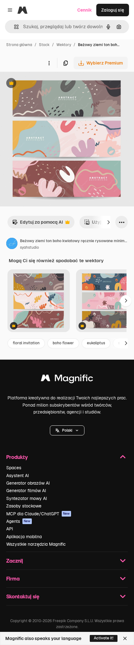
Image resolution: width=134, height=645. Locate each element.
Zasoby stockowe (23, 506)
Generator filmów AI (26, 490)
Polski (67, 430)
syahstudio (29, 247)
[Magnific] (67, 379)
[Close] (125, 638)
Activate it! (103, 638)
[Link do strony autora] (11, 244)
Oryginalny (43, 84)
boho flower (63, 343)
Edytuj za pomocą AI (37, 223)
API (9, 529)
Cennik (84, 10)
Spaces (13, 468)
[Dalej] (108, 222)
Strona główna (19, 44)
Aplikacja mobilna (24, 536)
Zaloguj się (112, 10)
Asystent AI (17, 475)
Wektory (63, 44)
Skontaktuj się (22, 596)
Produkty (17, 457)
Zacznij (14, 560)
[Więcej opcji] (49, 63)
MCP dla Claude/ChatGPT (38, 514)
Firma (13, 578)
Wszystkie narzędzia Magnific (36, 544)
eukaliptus (96, 343)
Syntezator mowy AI (26, 498)
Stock (44, 44)
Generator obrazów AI (28, 483)
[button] (67, 430)
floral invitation (26, 343)
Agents (18, 521)
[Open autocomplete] (13, 26)
